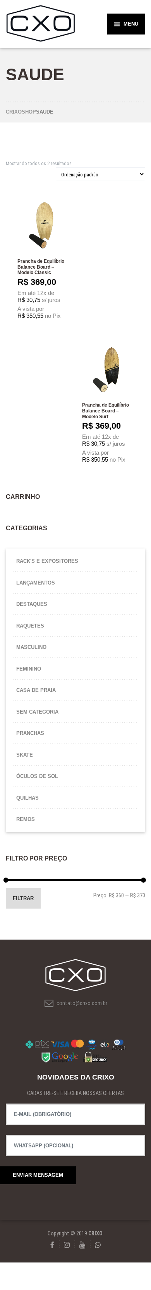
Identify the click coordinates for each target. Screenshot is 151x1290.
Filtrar (23, 898)
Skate (24, 755)
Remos (25, 819)
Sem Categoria (37, 712)
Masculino (31, 647)
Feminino (28, 669)
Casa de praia (36, 690)
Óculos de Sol (37, 776)
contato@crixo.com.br (81, 1003)
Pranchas (30, 733)
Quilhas (27, 798)
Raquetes (30, 626)
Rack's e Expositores (47, 561)
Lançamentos (35, 583)
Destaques (31, 604)
